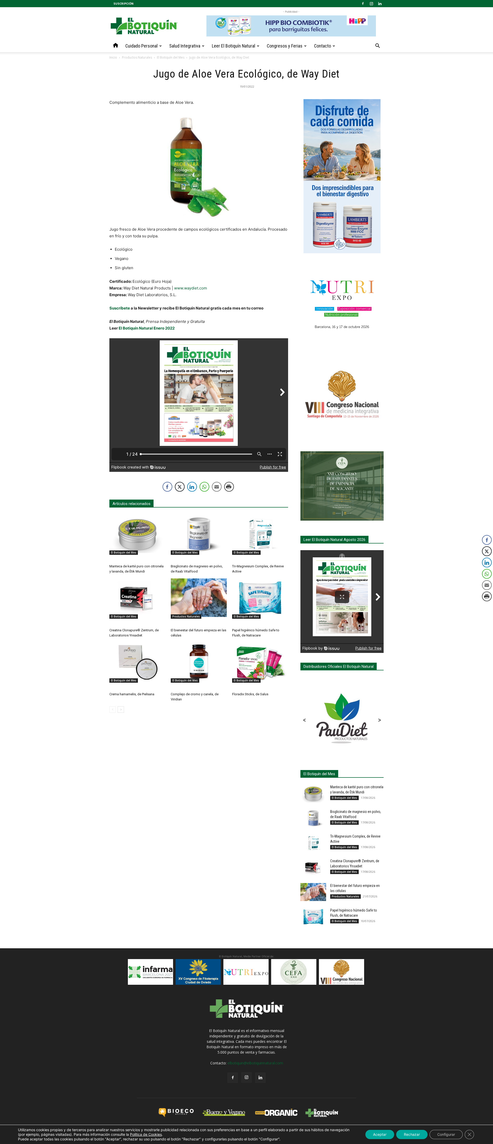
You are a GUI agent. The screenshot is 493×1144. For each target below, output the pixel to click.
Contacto (322, 46)
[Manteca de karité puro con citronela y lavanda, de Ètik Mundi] (137, 533)
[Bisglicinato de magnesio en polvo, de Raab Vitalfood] (199, 533)
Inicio (113, 57)
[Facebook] (363, 3)
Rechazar (412, 1134)
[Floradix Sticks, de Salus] (260, 661)
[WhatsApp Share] (204, 487)
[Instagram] (371, 3)
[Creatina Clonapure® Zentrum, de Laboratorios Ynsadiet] (137, 597)
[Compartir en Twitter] (180, 487)
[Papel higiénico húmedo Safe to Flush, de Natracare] (260, 597)
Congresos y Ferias (284, 46)
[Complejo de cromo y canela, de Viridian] (199, 661)
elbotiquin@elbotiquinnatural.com (255, 1063)
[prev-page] (112, 709)
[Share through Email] (217, 487)
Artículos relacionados (131, 503)
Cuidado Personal (141, 46)
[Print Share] (229, 487)
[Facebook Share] (167, 487)
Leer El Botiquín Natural (233, 46)
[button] (377, 46)
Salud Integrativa (184, 46)
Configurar (446, 1134)
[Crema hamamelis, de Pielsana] (137, 661)
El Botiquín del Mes (170, 57)
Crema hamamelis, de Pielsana (131, 694)
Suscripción (123, 3)
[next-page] (121, 709)
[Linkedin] (380, 3)
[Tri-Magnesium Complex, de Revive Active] (260, 533)
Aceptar (379, 1134)
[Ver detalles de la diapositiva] (198, 972)
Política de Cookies (146, 1134)
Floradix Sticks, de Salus (250, 694)
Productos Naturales (137, 57)
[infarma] (150, 972)
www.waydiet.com (190, 288)
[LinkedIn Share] (192, 487)
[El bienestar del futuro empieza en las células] (199, 597)
